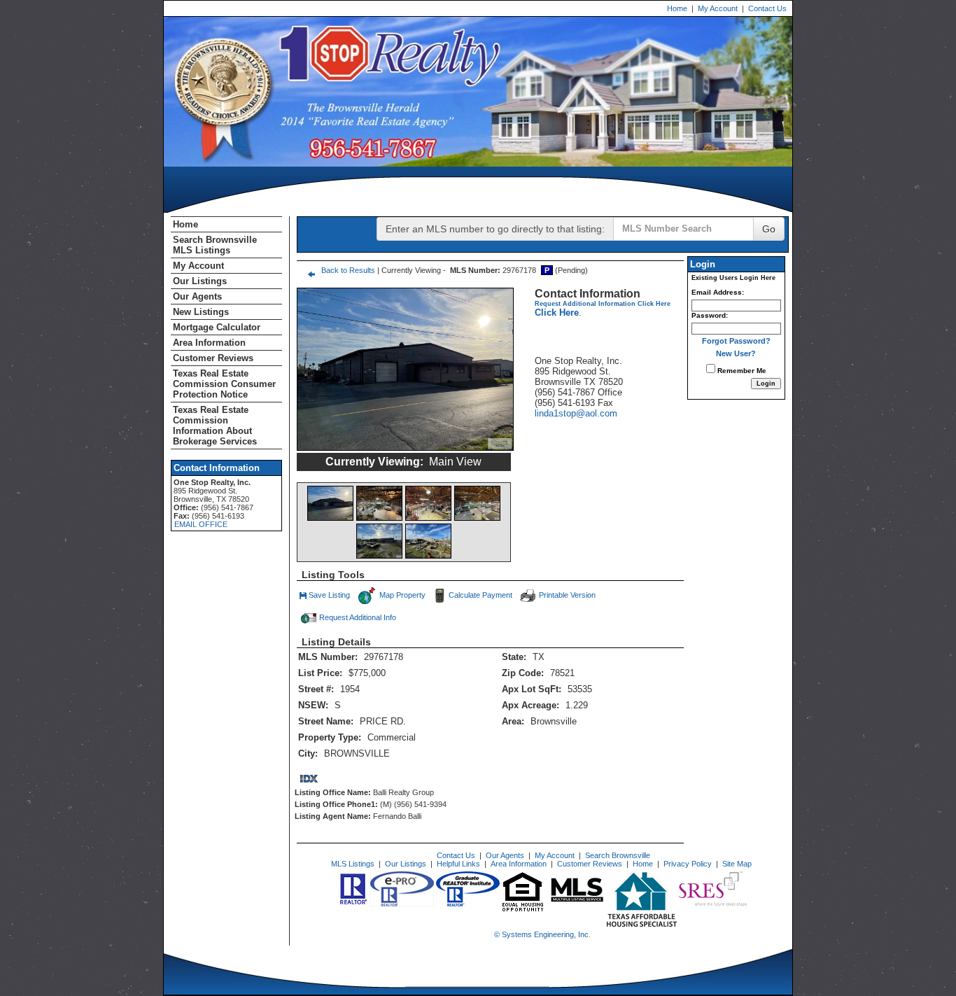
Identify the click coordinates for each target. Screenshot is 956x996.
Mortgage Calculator (216, 327)
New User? (736, 353)
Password (708, 315)
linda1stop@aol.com (576, 413)
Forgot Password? (736, 341)
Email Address (716, 292)
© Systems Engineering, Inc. (542, 934)
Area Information (209, 342)
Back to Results (348, 270)
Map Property (401, 595)
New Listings (201, 312)
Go (768, 228)
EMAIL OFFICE (200, 524)
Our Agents (197, 296)
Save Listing (329, 596)
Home (677, 8)
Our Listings (200, 281)
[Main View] (330, 503)
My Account (718, 8)
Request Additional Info (357, 617)
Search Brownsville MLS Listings (215, 244)
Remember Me (740, 370)
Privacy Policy (687, 864)
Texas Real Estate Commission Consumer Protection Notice (224, 384)
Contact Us (767, 8)
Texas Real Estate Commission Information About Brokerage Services (215, 426)
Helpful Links (458, 864)
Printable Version (567, 595)
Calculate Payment (480, 595)
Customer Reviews (213, 358)
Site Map (737, 864)
